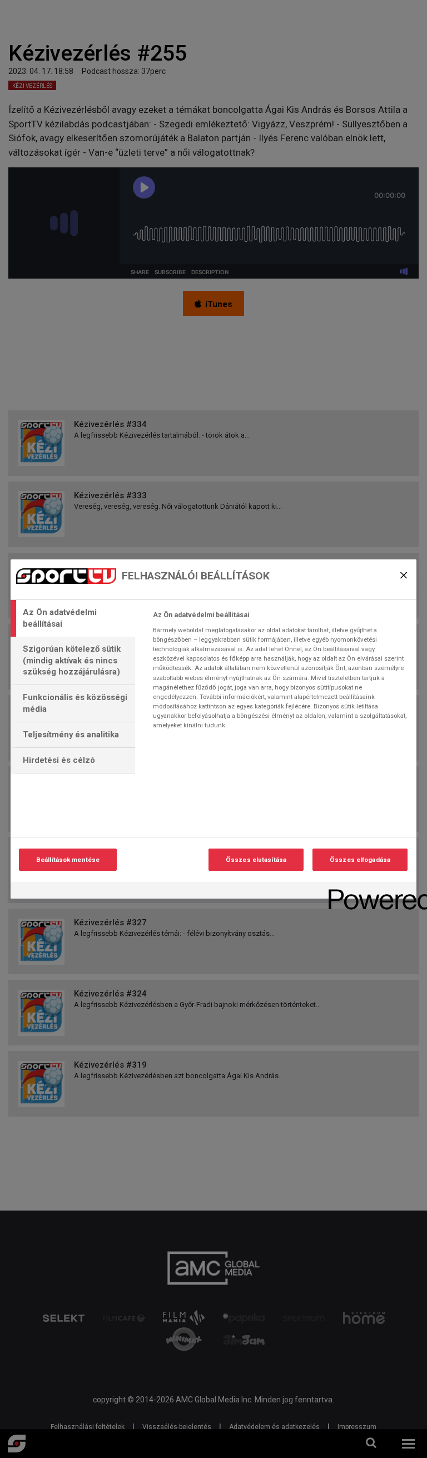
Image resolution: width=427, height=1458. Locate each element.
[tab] (73, 618)
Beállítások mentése (68, 860)
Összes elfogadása (360, 860)
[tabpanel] (280, 673)
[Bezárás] (403, 575)
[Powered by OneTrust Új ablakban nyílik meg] (368, 892)
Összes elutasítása (256, 860)
